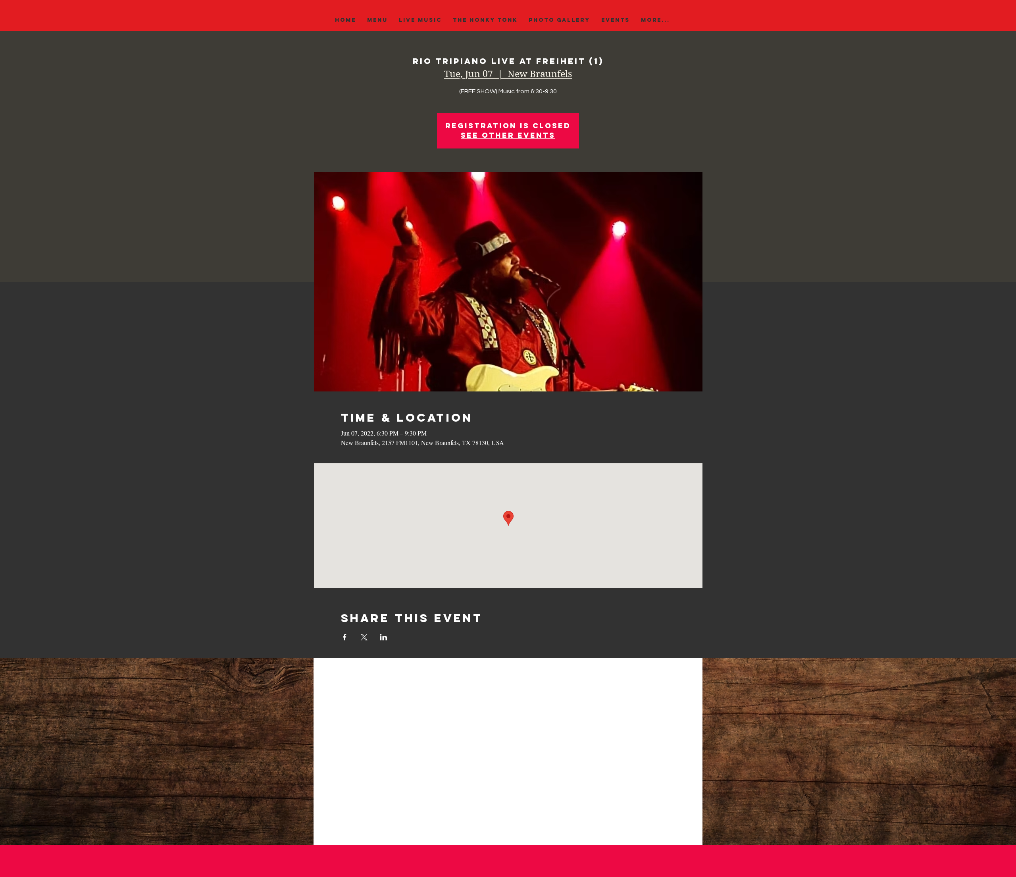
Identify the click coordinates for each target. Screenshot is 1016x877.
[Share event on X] (364, 637)
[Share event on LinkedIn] (383, 637)
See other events (508, 135)
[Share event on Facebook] (344, 637)
